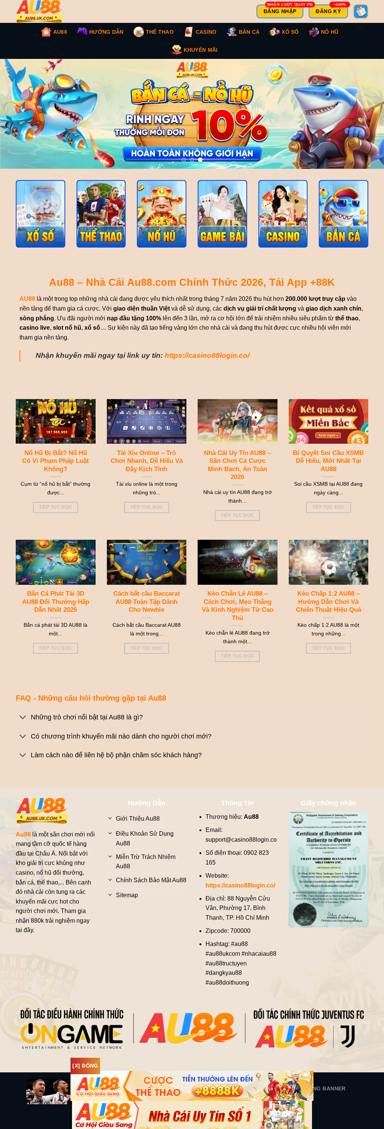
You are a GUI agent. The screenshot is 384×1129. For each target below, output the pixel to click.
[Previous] (17, 117)
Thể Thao (160, 32)
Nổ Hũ (329, 32)
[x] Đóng (85, 1066)
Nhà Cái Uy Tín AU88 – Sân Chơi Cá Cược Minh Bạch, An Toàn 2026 (237, 472)
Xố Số (290, 32)
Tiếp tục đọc (55, 514)
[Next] (367, 117)
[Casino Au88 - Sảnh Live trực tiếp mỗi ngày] (283, 221)
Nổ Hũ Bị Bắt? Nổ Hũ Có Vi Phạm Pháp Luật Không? (55, 468)
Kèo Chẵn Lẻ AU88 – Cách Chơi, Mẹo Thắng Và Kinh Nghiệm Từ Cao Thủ (237, 613)
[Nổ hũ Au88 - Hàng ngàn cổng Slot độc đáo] (161, 221)
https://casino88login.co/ (207, 363)
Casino (206, 32)
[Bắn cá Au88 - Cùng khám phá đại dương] (343, 221)
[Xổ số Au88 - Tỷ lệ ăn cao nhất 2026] (40, 221)
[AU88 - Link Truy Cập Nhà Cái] (44, 11)
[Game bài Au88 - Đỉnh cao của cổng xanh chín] (222, 221)
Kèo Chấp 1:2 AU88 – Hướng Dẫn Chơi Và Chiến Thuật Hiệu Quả (328, 609)
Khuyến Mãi (201, 50)
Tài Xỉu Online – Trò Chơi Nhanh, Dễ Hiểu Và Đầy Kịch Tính (147, 468)
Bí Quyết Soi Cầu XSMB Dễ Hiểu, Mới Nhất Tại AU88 (328, 468)
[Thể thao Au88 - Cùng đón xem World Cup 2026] (101, 221)
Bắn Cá (249, 32)
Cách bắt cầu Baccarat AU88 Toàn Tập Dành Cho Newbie (146, 609)
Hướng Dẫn (106, 32)
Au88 (60, 32)
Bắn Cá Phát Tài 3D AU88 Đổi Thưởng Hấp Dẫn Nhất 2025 (55, 609)
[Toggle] (23, 726)
